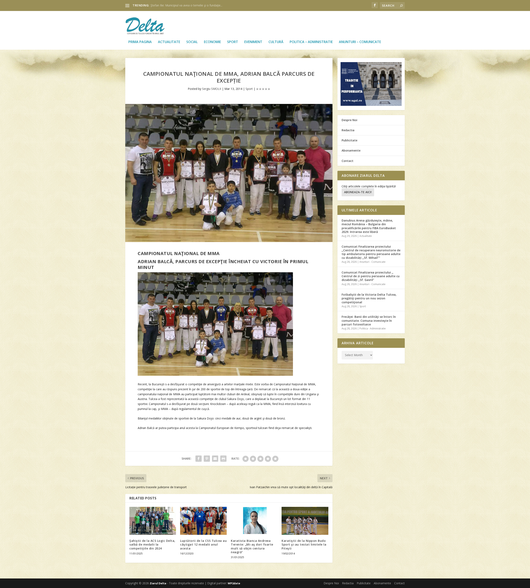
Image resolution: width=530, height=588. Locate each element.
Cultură (276, 42)
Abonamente (351, 150)
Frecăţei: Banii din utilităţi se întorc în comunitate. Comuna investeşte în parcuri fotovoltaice (369, 320)
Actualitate (169, 42)
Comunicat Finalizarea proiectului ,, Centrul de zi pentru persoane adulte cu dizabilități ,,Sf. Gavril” (371, 276)
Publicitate (349, 140)
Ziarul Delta (158, 583)
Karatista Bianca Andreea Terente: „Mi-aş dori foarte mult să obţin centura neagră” (252, 546)
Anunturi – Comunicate (360, 42)
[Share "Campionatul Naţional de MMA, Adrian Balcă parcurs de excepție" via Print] (223, 458)
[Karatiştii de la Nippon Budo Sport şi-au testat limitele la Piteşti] (305, 521)
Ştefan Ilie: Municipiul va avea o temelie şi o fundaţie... (186, 5)
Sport (232, 42)
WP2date (234, 583)
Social (192, 42)
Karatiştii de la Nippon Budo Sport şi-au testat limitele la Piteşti (304, 544)
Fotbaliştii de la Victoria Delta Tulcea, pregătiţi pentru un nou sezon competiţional (369, 298)
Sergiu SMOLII (211, 89)
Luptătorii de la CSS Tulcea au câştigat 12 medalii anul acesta (203, 544)
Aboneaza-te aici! (358, 192)
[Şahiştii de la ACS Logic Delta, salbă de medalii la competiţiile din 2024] (152, 521)
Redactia (348, 130)
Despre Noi (349, 120)
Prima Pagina (140, 42)
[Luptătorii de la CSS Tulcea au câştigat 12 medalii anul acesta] (203, 521)
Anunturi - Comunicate (372, 262)
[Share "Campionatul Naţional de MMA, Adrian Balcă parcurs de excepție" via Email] (215, 458)
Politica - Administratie (372, 328)
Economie (212, 42)
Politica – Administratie (311, 42)
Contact (347, 161)
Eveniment (253, 42)
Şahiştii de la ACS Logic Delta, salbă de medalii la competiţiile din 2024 (152, 544)
